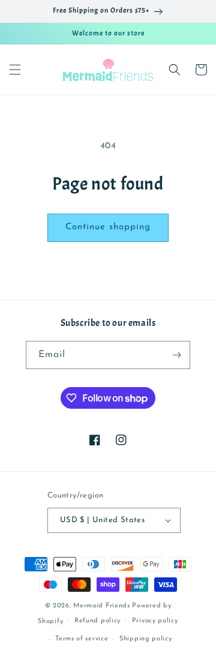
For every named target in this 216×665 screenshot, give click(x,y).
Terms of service (81, 639)
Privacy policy (155, 621)
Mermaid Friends (101, 606)
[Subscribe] (176, 355)
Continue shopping (108, 227)
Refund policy (97, 621)
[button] (15, 69)
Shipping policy (145, 639)
